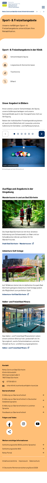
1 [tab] (14, 134)
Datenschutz (34, 461)
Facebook (10, 422)
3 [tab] (21, 134)
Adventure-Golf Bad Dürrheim (14, 294)
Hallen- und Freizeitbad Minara (14, 348)
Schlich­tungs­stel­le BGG (11, 449)
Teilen (9, 432)
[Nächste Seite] (42, 134)
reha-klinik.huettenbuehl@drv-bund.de (22, 385)
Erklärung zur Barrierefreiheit (14, 395)
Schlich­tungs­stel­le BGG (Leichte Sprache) (18, 445)
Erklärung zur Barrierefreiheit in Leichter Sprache (18, 407)
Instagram (24, 422)
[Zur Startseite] (12, 5)
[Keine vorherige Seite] (5, 134)
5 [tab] (29, 134)
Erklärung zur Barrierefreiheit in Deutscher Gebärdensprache (19, 400)
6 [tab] (32, 134)
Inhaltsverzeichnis (9, 461)
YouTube (37, 422)
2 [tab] (18, 134)
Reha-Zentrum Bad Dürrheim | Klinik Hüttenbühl (18, 11)
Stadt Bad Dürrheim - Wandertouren (16, 243)
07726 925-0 (11, 381)
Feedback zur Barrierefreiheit (14, 412)
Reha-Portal (7, 453)
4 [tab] (25, 134)
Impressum (23, 461)
